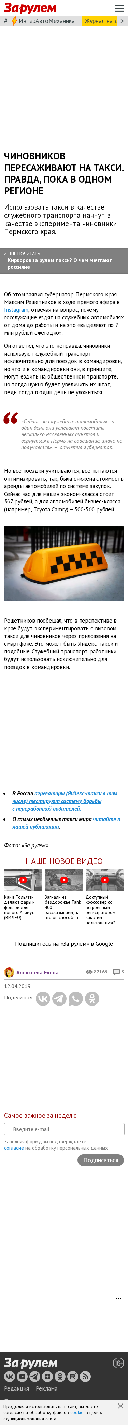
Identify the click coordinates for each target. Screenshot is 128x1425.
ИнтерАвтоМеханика (47, 21)
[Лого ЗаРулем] (30, 8)
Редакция (16, 1388)
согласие (14, 1147)
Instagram (16, 309)
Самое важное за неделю (40, 1115)
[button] (121, 1406)
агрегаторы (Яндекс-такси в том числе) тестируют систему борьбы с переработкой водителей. (64, 800)
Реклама (46, 1388)
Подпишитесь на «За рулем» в (64, 944)
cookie (77, 1412)
